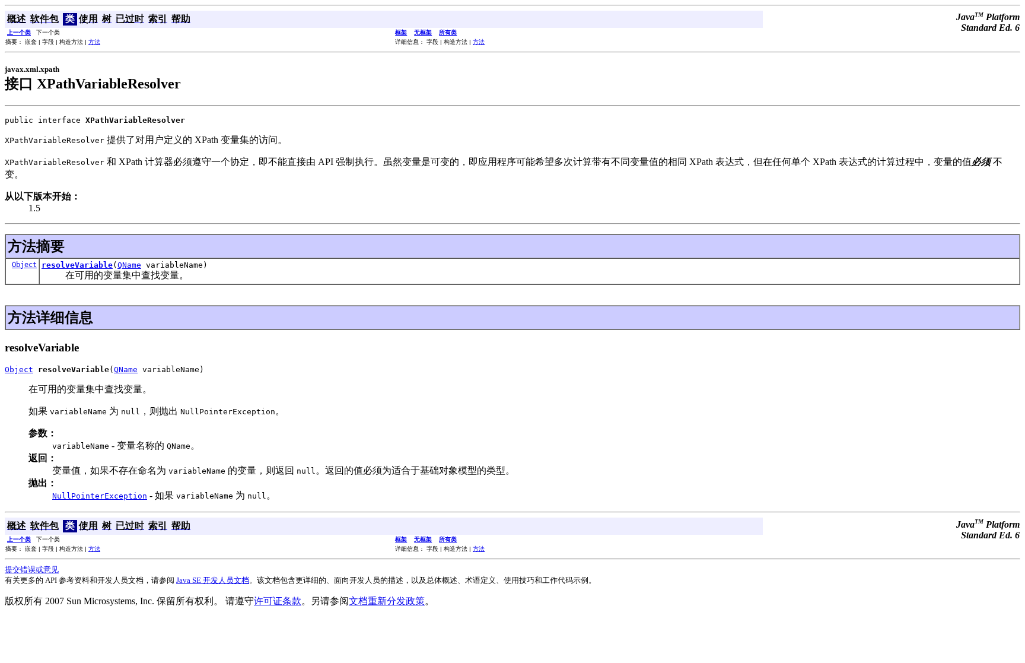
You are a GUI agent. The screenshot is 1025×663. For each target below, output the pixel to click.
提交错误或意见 (32, 569)
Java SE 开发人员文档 (212, 580)
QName (129, 265)
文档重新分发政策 (387, 601)
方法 (94, 42)
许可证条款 (277, 601)
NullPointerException (99, 495)
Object (24, 265)
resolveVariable (77, 265)
